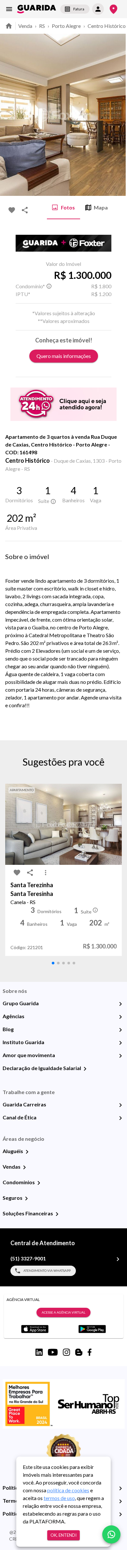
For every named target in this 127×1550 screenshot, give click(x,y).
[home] (36, 9)
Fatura (78, 9)
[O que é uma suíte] (49, 286)
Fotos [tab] (68, 207)
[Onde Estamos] (113, 9)
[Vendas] (24, 1167)
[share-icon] (24, 210)
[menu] (9, 9)
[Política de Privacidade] (120, 1488)
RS (42, 26)
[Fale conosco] (111, 1534)
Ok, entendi (63, 1535)
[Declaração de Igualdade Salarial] (85, 1069)
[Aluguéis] (27, 1152)
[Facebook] (89, 1352)
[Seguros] (26, 1198)
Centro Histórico (107, 26)
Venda (25, 26)
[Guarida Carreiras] (120, 1105)
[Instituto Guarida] (120, 1043)
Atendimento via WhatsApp (47, 1270)
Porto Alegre (66, 26)
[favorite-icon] (11, 210)
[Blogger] (79, 1352)
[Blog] (120, 1030)
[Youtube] (52, 1352)
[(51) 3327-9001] (118, 1259)
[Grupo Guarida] (120, 1004)
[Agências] (120, 1017)
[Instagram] (66, 1352)
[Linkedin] (39, 1352)
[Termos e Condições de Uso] (120, 1501)
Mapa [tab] (101, 207)
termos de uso (59, 1498)
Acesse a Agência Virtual (63, 1312)
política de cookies (68, 1490)
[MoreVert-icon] (45, 872)
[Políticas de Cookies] (120, 1514)
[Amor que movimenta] (120, 1056)
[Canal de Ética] (120, 1118)
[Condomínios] (39, 1183)
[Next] (117, 114)
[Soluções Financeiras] (57, 1214)
